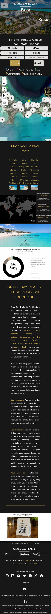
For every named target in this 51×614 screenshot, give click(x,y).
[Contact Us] (48, 20)
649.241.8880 (17, 564)
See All (37, 63)
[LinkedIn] (12, 576)
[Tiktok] (36, 576)
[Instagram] (7, 576)
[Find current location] (4, 95)
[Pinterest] (41, 576)
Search (14, 63)
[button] (47, 100)
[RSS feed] (25, 602)
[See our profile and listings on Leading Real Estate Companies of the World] (36, 555)
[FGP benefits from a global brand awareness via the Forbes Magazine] (25, 279)
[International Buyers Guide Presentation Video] (25, 246)
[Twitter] (24, 576)
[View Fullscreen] (4, 89)
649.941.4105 (28, 560)
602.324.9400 (34, 564)
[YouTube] (18, 576)
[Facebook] (30, 576)
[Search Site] (42, 20)
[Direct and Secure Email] (24, 590)
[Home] (26, 12)
